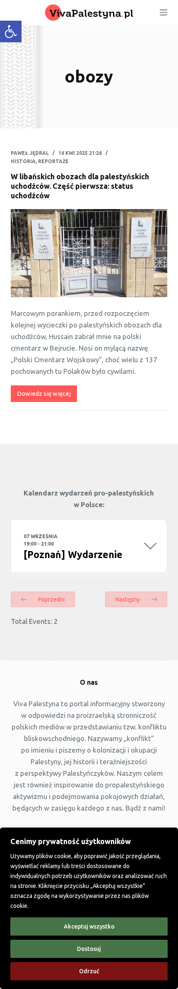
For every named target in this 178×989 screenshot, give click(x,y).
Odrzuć (89, 971)
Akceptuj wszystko (89, 926)
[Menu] (163, 12)
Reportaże (53, 161)
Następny (128, 599)
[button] (11, 31)
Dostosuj (89, 949)
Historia (23, 161)
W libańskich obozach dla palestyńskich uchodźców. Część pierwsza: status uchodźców (80, 186)
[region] (89, 908)
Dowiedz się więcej (47, 396)
